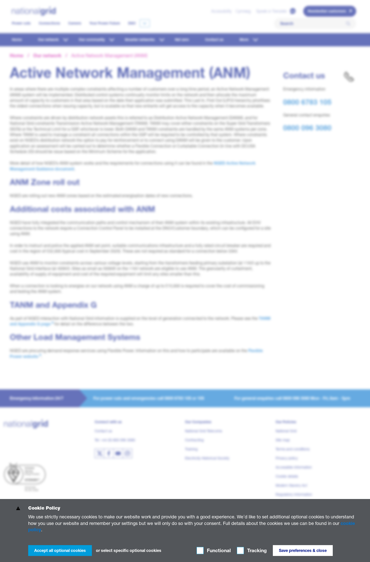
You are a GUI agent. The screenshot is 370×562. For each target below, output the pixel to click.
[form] (185, 530)
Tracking (256, 550)
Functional (218, 550)
